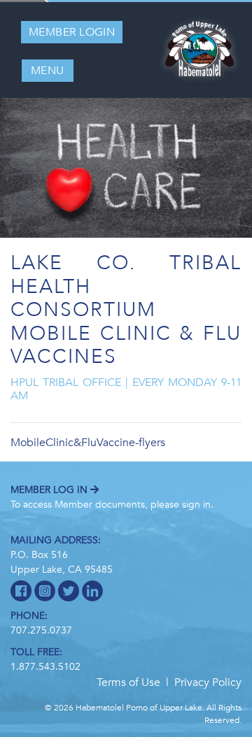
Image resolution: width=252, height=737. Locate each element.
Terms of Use (128, 682)
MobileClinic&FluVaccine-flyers (87, 442)
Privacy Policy (207, 682)
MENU (47, 70)
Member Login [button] (72, 32)
